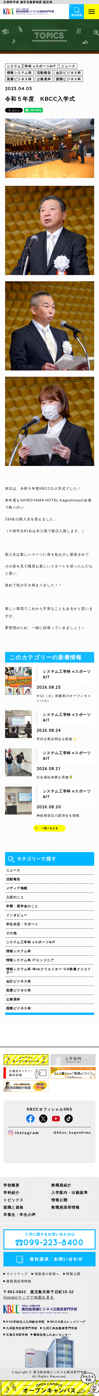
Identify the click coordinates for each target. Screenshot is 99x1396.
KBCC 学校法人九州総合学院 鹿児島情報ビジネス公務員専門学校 (40, 1309)
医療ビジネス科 (18, 990)
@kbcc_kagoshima (72, 1132)
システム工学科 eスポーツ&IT (31, 942)
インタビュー (17, 915)
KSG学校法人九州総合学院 (25, 1321)
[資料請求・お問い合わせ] (76, 11)
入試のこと (15, 897)
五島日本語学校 (17, 1334)
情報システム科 (18, 951)
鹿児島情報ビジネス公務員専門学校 (28, 12)
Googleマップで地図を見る (28, 1297)
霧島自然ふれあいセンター (52, 1334)
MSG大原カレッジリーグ (68, 1321)
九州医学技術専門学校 (22, 1328)
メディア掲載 (17, 888)
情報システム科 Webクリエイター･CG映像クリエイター (48, 970)
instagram (27, 1133)
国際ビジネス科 (18, 1008)
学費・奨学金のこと (22, 906)
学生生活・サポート (22, 924)
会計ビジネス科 (18, 981)
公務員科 (13, 999)
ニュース (13, 870)
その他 (11, 933)
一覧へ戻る (49, 828)
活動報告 (13, 879)
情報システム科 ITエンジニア (30, 960)
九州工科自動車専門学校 (60, 1328)
